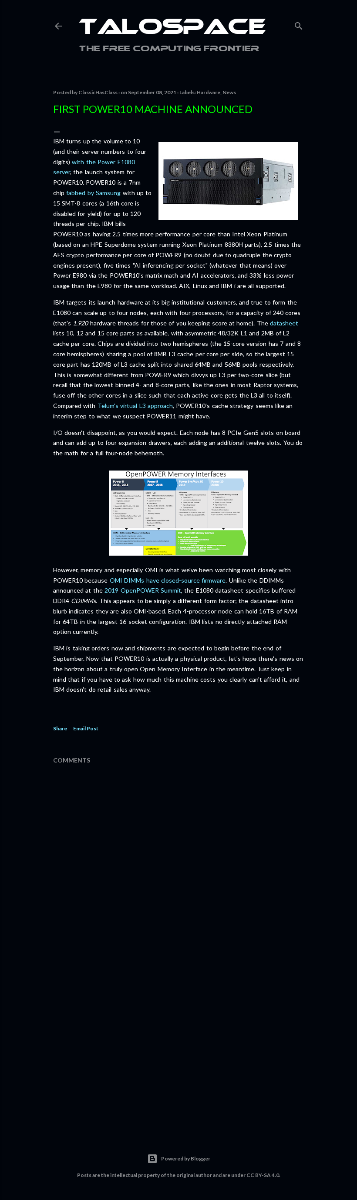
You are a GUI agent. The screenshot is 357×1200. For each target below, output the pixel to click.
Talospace (172, 28)
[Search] (298, 24)
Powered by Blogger (185, 1158)
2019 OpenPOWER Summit (142, 590)
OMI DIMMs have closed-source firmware (168, 580)
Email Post (85, 728)
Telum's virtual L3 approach (135, 405)
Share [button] (60, 728)
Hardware (208, 92)
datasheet (284, 323)
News (229, 92)
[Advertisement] (178, 1049)
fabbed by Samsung (93, 192)
